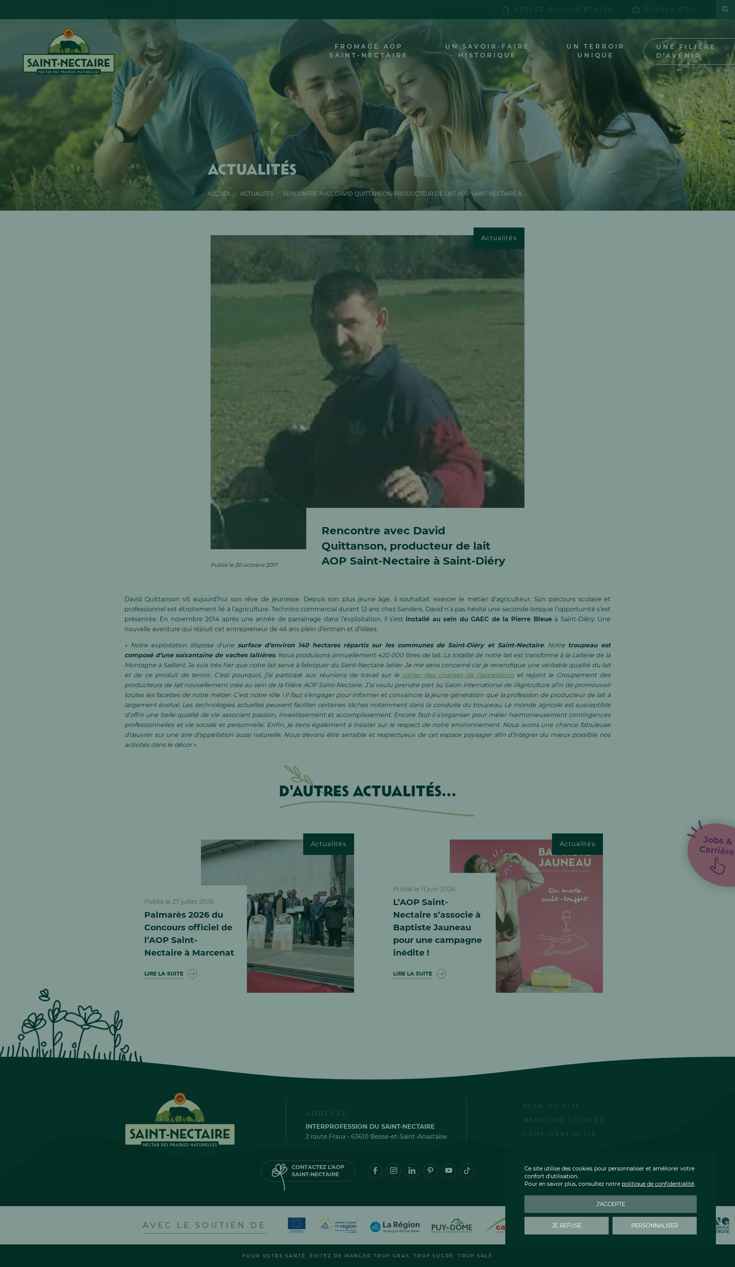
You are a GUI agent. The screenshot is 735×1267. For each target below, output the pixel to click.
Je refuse (566, 1225)
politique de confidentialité (658, 1183)
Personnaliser (654, 1225)
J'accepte (610, 1204)
